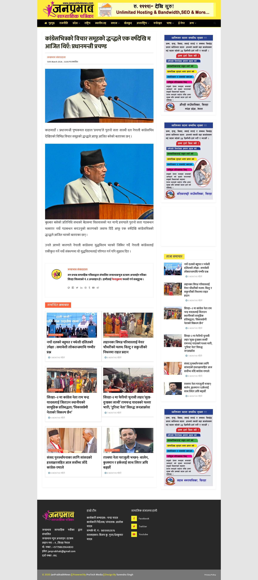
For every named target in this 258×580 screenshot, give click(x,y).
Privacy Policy (210, 574)
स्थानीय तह (100, 23)
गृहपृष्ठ (52, 23)
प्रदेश (75, 23)
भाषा (169, 23)
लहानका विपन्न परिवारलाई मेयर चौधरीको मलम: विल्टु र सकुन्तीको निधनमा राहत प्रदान (125, 347)
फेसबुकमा (117, 279)
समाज (114, 23)
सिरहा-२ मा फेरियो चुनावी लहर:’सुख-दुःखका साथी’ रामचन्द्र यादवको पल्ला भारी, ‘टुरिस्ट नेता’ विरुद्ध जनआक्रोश (127, 402)
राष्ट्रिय (87, 23)
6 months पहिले (113, 357)
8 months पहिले (57, 473)
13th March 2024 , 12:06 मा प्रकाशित (62, 61)
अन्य (191, 23)
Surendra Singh (124, 575)
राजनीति (63, 23)
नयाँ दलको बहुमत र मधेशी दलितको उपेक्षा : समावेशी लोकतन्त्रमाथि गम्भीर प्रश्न (71, 347)
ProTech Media (94, 575)
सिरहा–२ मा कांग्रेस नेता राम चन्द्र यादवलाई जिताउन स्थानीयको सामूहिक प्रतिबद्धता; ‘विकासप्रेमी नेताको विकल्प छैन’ (68, 404)
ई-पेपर (181, 23)
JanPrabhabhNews (61, 575)
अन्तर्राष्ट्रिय (142, 23)
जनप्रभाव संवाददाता (56, 57)
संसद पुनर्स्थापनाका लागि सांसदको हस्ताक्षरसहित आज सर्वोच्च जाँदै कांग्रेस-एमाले (69, 463)
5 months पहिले (57, 357)
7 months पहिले (113, 413)
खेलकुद (128, 23)
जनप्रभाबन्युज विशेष (55, 335)
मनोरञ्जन (158, 23)
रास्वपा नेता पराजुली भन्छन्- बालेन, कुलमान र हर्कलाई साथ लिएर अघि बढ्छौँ (125, 463)
